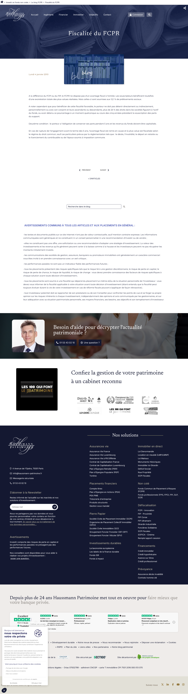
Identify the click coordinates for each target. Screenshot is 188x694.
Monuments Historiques (149, 462)
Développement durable (62, 642)
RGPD (59, 647)
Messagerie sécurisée (23, 478)
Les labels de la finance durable (104, 552)
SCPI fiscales (144, 476)
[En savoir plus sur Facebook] (173, 685)
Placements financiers (103, 483)
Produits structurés (99, 502)
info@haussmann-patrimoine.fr (27, 473)
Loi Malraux (143, 458)
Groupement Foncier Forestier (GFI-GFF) (109, 532)
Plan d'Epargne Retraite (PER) (103, 469)
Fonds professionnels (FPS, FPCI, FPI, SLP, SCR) (158, 496)
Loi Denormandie (146, 451)
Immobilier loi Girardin (148, 465)
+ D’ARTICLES (94, 179)
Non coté (143, 483)
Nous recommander (111, 642)
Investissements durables (105, 543)
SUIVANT (103, 170)
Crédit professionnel (147, 561)
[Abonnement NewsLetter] (54, 507)
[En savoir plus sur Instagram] (184, 685)
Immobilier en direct (150, 446)
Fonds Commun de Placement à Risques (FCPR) (157, 489)
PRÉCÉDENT (86, 170)
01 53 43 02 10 (67, 342)
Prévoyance (145, 569)
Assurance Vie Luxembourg (102, 455)
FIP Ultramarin (144, 521)
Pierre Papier (97, 513)
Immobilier (78, 14)
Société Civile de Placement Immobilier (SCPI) (111, 519)
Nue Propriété (144, 472)
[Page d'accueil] (2, 2)
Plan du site (70, 647)
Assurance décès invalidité (150, 574)
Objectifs (93, 14)
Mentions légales (53, 667)
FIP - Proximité (145, 514)
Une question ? (92, 342)
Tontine (93, 476)
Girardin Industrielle (147, 524)
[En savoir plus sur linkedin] (168, 685)
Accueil (34, 14)
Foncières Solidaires (147, 528)
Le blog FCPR (36, 2)
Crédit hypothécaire (147, 554)
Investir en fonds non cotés (17, 2)
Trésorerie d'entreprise (100, 499)
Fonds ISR (94, 555)
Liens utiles (84, 647)
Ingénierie (48, 14)
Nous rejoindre (130, 642)
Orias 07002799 (71, 667)
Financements (146, 545)
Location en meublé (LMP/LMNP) (153, 455)
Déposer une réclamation (152, 642)
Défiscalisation (147, 505)
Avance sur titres (146, 558)
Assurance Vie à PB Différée (103, 458)
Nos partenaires (100, 647)
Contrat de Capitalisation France (104, 462)
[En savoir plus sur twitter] (163, 685)
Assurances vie (99, 446)
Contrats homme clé (147, 578)
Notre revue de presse (87, 642)
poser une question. (20, 558)
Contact (107, 14)
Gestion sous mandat (99, 506)
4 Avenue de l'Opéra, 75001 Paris (28, 468)
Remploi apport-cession (149, 538)
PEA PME (94, 495)
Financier (63, 14)
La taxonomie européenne (102, 548)
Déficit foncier (144, 469)
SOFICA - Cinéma (146, 535)
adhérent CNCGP (89, 667)
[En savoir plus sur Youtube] (179, 685)
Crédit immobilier (146, 551)
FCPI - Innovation (146, 510)
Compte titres (96, 488)
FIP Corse (142, 517)
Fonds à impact (97, 559)
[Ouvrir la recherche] (149, 14)
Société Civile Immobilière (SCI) (104, 528)
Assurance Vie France (100, 451)
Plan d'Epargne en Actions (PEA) (105, 492)
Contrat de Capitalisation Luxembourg (107, 465)
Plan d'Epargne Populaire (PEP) (104, 472)
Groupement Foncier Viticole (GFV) (106, 535)
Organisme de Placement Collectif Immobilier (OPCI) (111, 523)
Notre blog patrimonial (121, 647)
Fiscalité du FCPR (52, 2)
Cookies (171, 642)
